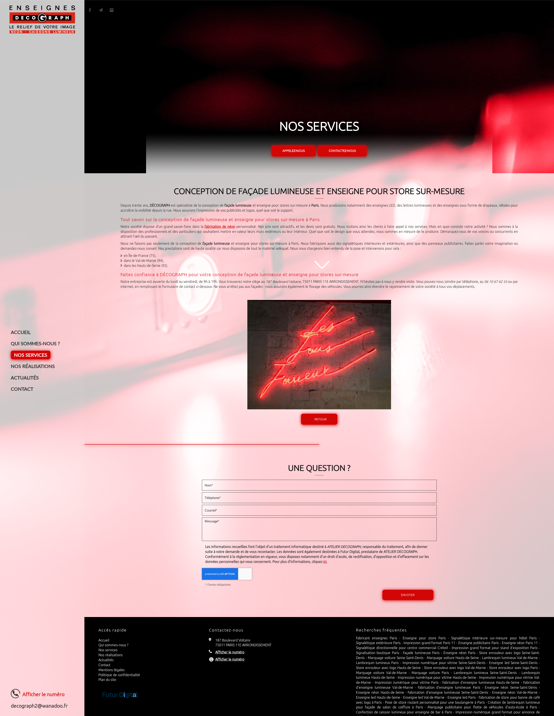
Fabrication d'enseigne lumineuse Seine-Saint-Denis (448, 692)
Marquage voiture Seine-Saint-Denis (396, 658)
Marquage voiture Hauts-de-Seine (453, 658)
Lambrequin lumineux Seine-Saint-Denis (485, 673)
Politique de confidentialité (119, 675)
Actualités (25, 378)
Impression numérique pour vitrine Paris (407, 682)
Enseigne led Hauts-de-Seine (378, 697)
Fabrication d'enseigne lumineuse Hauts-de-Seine (480, 682)
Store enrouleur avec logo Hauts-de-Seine (388, 668)
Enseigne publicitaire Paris (478, 643)
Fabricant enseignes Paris (376, 638)
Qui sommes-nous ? (35, 343)
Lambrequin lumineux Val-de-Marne (510, 658)
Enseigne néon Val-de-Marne (515, 692)
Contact (22, 389)
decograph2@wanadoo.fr (39, 705)
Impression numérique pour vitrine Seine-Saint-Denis (444, 663)
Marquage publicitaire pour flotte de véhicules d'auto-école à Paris (482, 707)
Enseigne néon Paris (459, 653)
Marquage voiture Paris (430, 673)
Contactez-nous (342, 151)
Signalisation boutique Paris (377, 653)
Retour (320, 419)
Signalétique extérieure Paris (378, 643)
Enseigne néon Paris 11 (520, 643)
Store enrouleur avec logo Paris (513, 668)
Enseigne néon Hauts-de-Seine (380, 692)
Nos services (30, 355)
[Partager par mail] (100, 10)
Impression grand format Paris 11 (429, 643)
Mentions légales (111, 670)
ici (325, 562)
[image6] (319, 354)
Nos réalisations (33, 366)
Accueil (21, 332)
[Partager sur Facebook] (90, 10)
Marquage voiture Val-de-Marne (381, 673)
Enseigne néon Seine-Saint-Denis (511, 687)
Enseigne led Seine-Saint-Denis (513, 663)
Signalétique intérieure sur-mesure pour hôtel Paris (494, 638)
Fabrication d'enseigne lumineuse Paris (449, 687)
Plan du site (107, 680)
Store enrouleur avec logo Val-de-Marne (455, 668)
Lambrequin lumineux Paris (377, 663)
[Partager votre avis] (111, 10)
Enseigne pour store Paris (424, 638)
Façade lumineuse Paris (421, 653)
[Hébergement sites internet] (120, 703)
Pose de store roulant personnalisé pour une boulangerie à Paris (435, 702)
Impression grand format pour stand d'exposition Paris (495, 648)
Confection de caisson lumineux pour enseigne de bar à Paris (404, 712)
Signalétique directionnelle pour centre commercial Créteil (402, 648)
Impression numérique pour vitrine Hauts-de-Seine (437, 677)
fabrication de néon (220, 226)
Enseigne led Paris (462, 697)
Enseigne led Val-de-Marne (424, 697)
